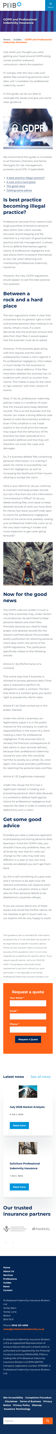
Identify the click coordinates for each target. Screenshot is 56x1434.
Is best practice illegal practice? (26, 177)
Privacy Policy (21, 1405)
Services (8, 1275)
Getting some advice (19, 190)
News (6, 1286)
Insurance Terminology (17, 1409)
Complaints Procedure (38, 1397)
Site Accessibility (13, 1397)
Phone (13, 1024)
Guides (17, 39)
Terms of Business (30, 1401)
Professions (10, 1279)
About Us (8, 1271)
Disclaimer (11, 1401)
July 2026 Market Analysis (27, 1107)
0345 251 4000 (20, 1325)
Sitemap (37, 1405)
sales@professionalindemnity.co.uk (23, 1329)
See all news (41, 1077)
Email (13, 1011)
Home (6, 39)
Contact (8, 1290)
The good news (16, 186)
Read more (19, 1125)
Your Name (16, 997)
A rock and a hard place (21, 182)
